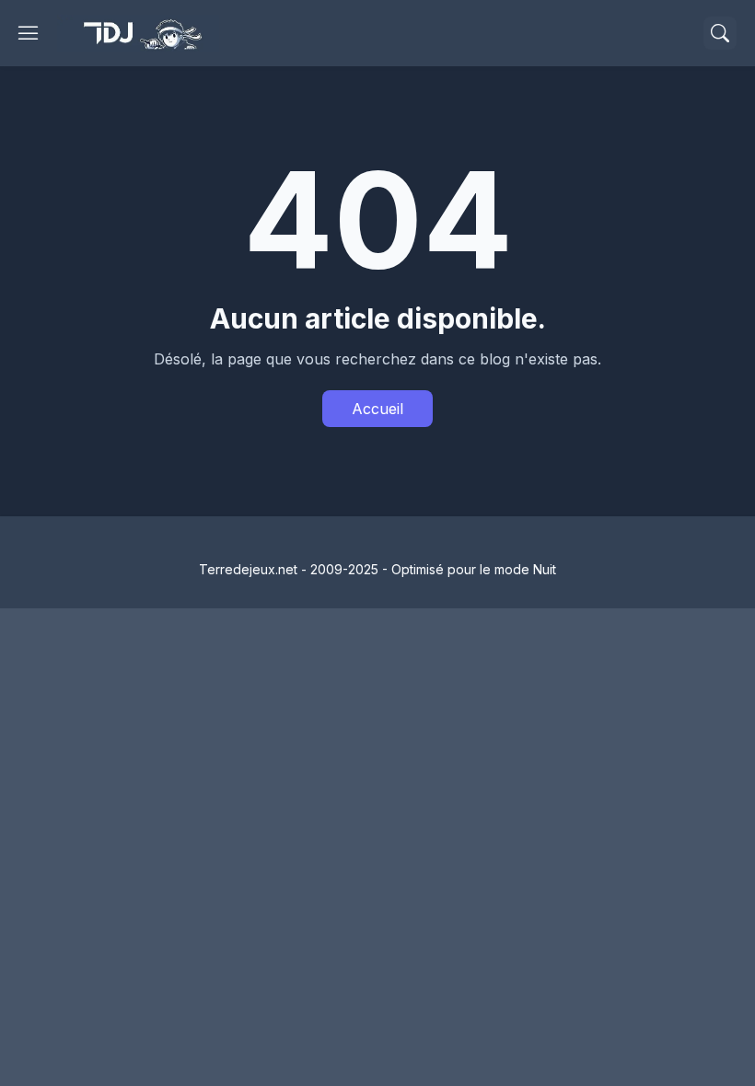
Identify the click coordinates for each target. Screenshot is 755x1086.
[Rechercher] (720, 33)
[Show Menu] (28, 33)
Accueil (377, 408)
